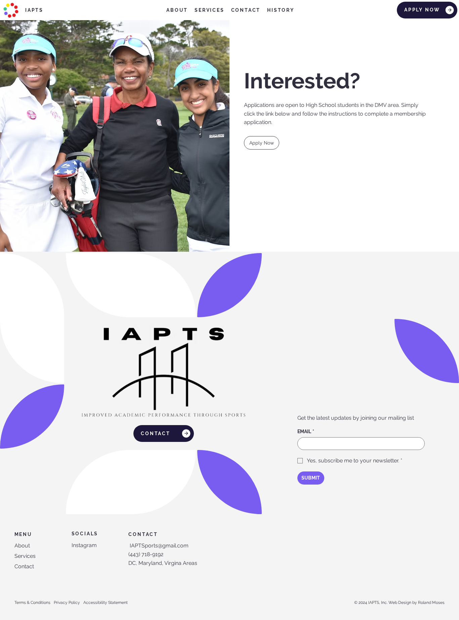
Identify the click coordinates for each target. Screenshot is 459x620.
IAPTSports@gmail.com (159, 545)
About (22, 545)
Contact (24, 566)
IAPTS (34, 10)
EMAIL (305, 431)
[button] (261, 143)
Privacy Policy (67, 602)
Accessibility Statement (105, 602)
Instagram (84, 545)
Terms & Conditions (32, 602)
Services (25, 556)
